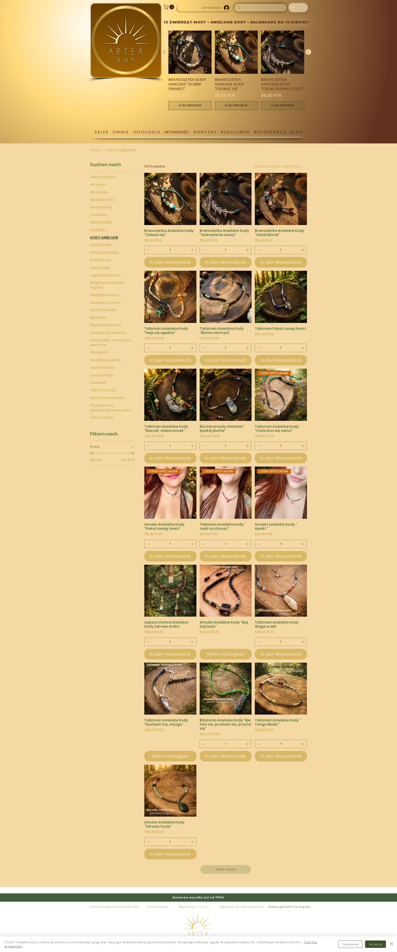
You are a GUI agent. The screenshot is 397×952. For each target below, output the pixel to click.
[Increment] (193, 250)
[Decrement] (148, 250)
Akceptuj (375, 944)
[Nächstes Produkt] (308, 52)
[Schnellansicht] (170, 199)
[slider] (91, 453)
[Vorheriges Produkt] (164, 52)
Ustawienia (350, 944)
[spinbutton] (170, 250)
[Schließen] (391, 944)
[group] (236, 70)
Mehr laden (226, 869)
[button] (169, 7)
